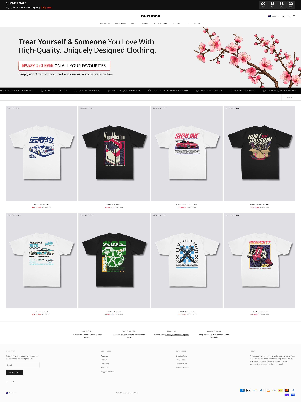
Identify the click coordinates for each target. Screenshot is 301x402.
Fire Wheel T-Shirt (114, 311)
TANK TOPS (176, 23)
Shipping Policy (182, 356)
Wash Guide (105, 368)
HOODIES (145, 23)
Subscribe (14, 373)
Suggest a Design (108, 372)
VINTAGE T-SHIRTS (160, 23)
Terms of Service (182, 368)
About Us (104, 356)
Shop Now (46, 7)
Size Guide (105, 364)
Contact (104, 360)
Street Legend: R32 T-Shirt (187, 204)
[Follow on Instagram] (13, 382)
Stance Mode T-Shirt (186, 311)
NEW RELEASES (120, 23)
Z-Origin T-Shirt (41, 311)
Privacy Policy (181, 364)
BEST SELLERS (105, 23)
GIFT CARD (197, 23)
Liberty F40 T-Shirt (41, 204)
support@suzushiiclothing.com (177, 335)
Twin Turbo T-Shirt (259, 311)
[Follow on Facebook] (7, 382)
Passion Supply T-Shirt (259, 204)
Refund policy (181, 360)
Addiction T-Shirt (114, 204)
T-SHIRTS (134, 23)
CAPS (186, 23)
